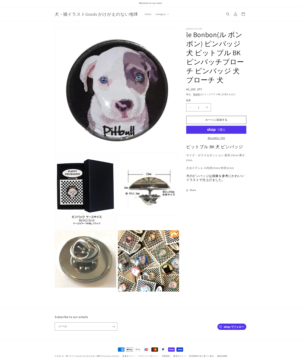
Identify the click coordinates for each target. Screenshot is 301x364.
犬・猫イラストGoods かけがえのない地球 (81, 356)
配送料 (196, 94)
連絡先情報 (222, 356)
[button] (161, 14)
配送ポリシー (179, 356)
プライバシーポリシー (148, 356)
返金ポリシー (128, 356)
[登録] (113, 327)
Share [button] (193, 190)
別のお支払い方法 (216, 138)
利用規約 (166, 356)
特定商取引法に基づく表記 (201, 356)
